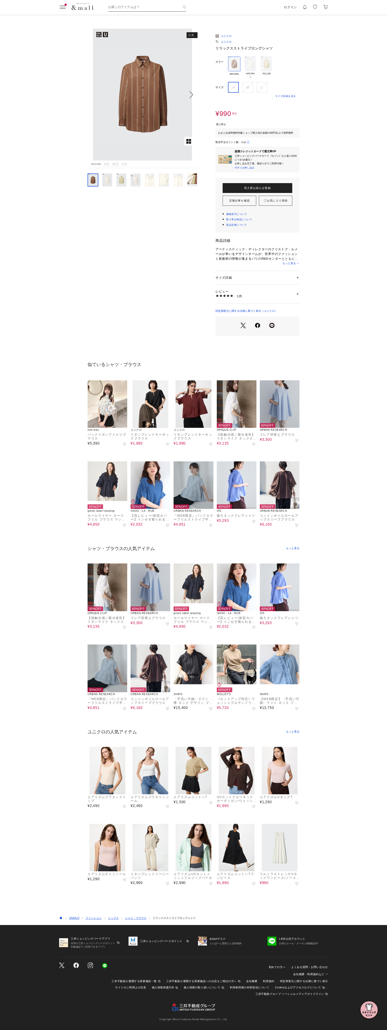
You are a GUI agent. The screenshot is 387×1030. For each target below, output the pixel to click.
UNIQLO (74, 918)
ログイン (290, 7)
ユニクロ (226, 36)
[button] (143, 95)
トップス (113, 918)
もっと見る (289, 263)
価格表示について (236, 214)
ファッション (94, 918)
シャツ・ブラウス (135, 918)
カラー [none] (219, 61)
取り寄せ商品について (239, 219)
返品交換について (236, 224)
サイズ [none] (219, 87)
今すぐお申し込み (244, 167)
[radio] (234, 67)
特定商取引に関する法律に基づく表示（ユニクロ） (246, 311)
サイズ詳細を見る (285, 96)
